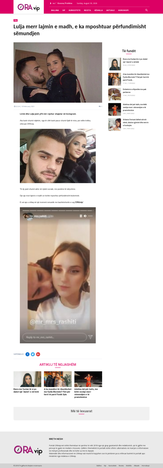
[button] (146, 10)
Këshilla (98, 10)
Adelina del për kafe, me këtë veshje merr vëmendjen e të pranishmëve (135, 107)
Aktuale (110, 10)
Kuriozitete (74, 10)
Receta (87, 10)
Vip (63, 10)
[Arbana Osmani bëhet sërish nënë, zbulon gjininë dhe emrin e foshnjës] (114, 124)
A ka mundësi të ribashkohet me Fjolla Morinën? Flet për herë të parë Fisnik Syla (57, 392)
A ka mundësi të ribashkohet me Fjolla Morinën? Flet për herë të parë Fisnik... (136, 77)
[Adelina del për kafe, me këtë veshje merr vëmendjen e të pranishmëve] (88, 379)
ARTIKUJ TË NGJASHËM (57, 364)
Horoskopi (123, 10)
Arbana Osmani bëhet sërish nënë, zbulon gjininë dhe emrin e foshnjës (135, 122)
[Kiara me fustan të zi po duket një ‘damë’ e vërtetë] (27, 379)
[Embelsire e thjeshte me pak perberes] (114, 94)
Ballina (55, 10)
